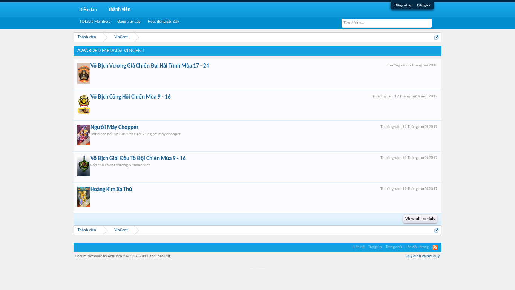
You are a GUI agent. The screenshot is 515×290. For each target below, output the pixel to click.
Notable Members (95, 22)
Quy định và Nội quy (423, 256)
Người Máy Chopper (114, 128)
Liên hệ (359, 247)
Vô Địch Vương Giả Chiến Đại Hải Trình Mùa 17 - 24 (149, 66)
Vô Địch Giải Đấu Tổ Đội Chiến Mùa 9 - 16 (138, 159)
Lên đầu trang (417, 247)
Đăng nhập (403, 5)
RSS (435, 247)
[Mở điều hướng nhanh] (436, 37)
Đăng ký (423, 5)
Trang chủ (394, 247)
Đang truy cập (129, 22)
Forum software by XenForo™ (123, 256)
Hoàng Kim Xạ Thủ (111, 190)
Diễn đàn (88, 9)
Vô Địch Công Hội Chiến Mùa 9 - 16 (130, 97)
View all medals (420, 219)
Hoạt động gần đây (163, 22)
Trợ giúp (375, 247)
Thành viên (119, 9)
